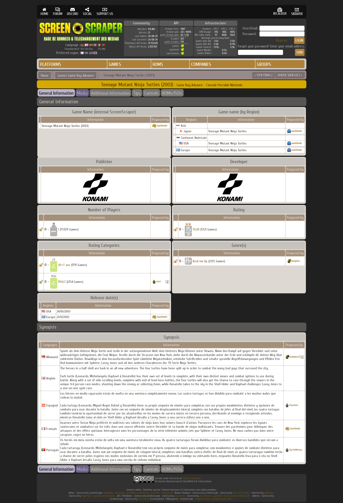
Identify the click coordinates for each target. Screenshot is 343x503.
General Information (56, 93)
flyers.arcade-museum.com (237, 495)
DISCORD (72, 14)
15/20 (196, 229)
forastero (293, 405)
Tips (137, 93)
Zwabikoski (161, 125)
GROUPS (264, 64)
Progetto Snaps (202, 498)
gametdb (154, 492)
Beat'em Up (200, 261)
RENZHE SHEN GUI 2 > (290, 75)
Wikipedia (108, 492)
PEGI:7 (62, 282)
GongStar (295, 260)
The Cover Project (241, 492)
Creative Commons (191, 478)
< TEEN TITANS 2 (264, 75)
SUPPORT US (105, 14)
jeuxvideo (130, 492)
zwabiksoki (296, 131)
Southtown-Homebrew (104, 495)
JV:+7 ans (64, 265)
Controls (151, 93)
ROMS (158, 64)
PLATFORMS (50, 64)
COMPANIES (201, 64)
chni (158, 281)
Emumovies (205, 495)
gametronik (143, 492)
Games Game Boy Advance (76, 75)
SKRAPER (297, 14)
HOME (44, 14)
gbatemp (268, 492)
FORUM (57, 14)
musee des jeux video (221, 498)
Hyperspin (87, 495)
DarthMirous (295, 449)
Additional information (110, 93)
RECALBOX (280, 14)
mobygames (167, 492)
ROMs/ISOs (172, 93)
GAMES (115, 64)
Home (45, 75)
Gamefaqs (120, 492)
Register (281, 41)
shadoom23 (294, 356)
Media (82, 93)
